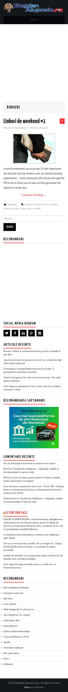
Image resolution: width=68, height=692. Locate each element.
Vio (5, 463)
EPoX (6, 468)
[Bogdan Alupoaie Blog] (34, 7)
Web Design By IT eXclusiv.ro (18, 609)
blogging (12, 204)
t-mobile (36, 208)
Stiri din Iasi (17, 513)
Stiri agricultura (11, 653)
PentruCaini (9, 498)
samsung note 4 (11, 208)
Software (8, 664)
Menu (34, 20)
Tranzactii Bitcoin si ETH (16, 636)
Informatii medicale (13, 647)
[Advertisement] (34, 60)
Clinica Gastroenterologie (16, 631)
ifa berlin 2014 (41, 204)
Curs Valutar (9, 604)
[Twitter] (6, 333)
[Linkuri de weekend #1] (34, 148)
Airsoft (6, 642)
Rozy (6, 658)
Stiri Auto (8, 598)
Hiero (27, 687)
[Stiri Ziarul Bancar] (34, 427)
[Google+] (31, 333)
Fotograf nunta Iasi (13, 593)
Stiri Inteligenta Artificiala (16, 587)
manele (54, 204)
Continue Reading (34, 195)
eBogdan (43, 127)
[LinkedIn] (23, 333)
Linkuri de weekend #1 (24, 121)
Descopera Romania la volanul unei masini (33, 463)
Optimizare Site (11, 620)
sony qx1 (26, 208)
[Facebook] (15, 333)
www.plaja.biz (10, 625)
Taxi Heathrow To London (16, 615)
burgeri (28, 204)
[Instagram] (39, 333)
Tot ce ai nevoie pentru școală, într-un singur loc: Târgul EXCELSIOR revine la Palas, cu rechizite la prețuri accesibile (32, 546)
